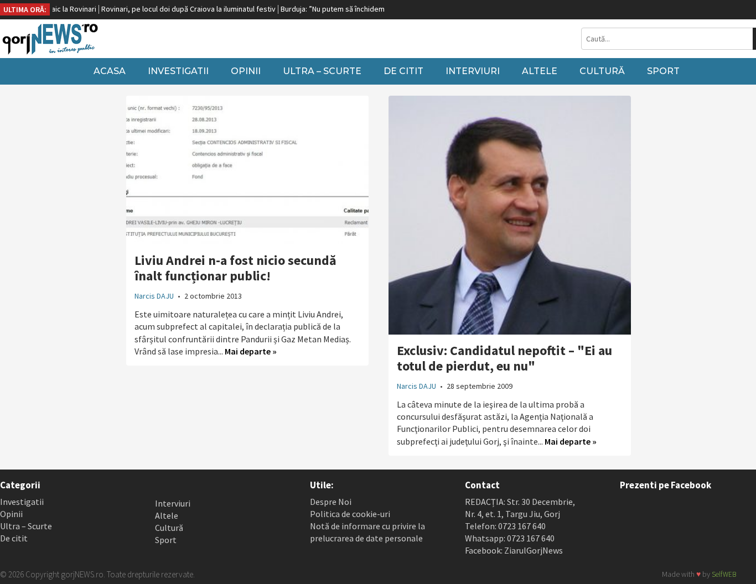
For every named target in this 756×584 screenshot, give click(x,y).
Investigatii (178, 71)
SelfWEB (724, 574)
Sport (663, 71)
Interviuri (473, 71)
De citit (403, 71)
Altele (539, 71)
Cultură (602, 71)
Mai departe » (251, 351)
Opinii (246, 71)
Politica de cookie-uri (350, 513)
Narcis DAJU (154, 296)
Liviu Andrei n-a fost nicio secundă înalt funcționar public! (235, 268)
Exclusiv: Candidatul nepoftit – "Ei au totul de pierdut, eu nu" (504, 358)
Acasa (110, 71)
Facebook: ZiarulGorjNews (514, 550)
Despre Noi (330, 501)
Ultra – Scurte (322, 71)
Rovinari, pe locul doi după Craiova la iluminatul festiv (178, 9)
